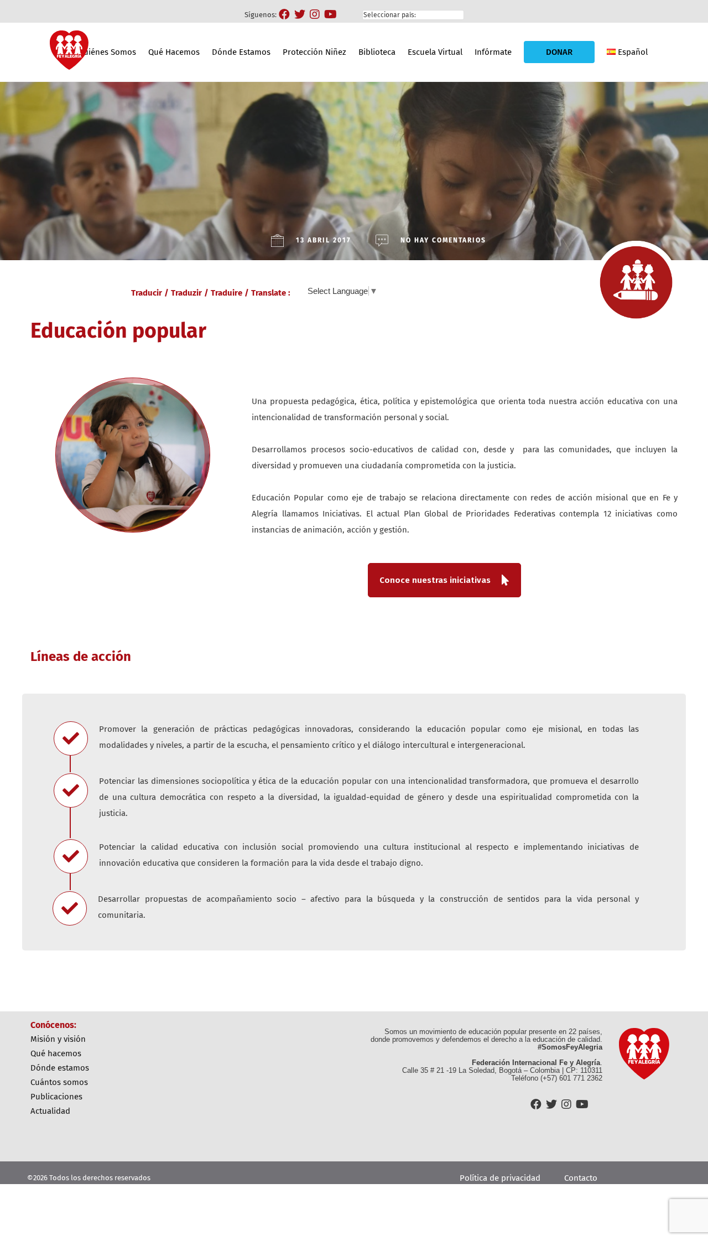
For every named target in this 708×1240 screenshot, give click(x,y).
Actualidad (50, 1111)
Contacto (580, 1178)
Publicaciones (56, 1097)
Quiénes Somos (107, 52)
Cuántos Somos (59, 1082)
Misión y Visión (58, 1039)
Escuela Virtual (435, 52)
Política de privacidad (500, 1178)
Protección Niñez (314, 52)
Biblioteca (376, 52)
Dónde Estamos (241, 52)
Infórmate (493, 52)
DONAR (559, 52)
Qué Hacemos (174, 52)
